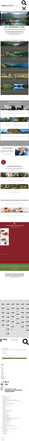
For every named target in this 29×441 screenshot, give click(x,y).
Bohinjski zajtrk (14, 213)
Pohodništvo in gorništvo (7, 396)
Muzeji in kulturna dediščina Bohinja (9, 403)
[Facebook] (1, 339)
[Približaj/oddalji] (0, 437)
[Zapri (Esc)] (5, 437)
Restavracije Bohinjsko (6, 417)
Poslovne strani (26, 300)
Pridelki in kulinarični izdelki (7, 419)
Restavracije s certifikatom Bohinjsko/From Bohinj (14, 178)
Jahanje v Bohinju (6, 399)
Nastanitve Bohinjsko (6, 420)
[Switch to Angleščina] (17, 5)
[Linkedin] (6, 339)
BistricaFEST (5, 424)
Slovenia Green (5, 429)
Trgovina (3, 426)
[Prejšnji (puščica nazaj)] (0, 438)
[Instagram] (2, 339)
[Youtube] (1, 341)
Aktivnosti (6, 300)
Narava (4, 407)
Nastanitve (4, 409)
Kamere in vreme (5, 411)
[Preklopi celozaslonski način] (2, 437)
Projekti (4, 432)
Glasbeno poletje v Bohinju (7, 425)
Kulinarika (16, 300)
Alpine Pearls (5, 430)
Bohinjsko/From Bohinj (5, 415)
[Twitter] (4, 339)
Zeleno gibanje (4, 427)
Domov (1, 300)
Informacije (21, 300)
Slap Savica (5, 404)
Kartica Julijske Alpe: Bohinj (7, 410)
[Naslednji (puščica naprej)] (2, 438)
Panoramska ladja (6, 406)
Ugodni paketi (5, 412)
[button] (24, 2)
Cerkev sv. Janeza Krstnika (7, 405)
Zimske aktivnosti (6, 401)
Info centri (4, 413)
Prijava (14, 358)
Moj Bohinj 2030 (5, 433)
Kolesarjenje (5, 397)
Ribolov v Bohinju (6, 398)
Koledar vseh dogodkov (6, 423)
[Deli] (4, 437)
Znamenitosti (11, 300)
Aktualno (4, 408)
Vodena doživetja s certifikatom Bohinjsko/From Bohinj (12, 400)
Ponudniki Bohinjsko (6, 422)
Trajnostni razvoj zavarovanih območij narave (10, 428)
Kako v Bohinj (5, 414)
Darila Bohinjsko (5, 421)
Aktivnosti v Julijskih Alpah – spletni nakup (14, 111)
